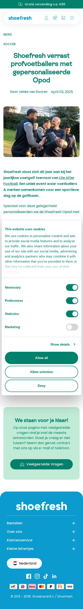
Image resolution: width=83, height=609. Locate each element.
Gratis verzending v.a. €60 (45, 4)
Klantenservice (19, 540)
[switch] (72, 300)
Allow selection (41, 372)
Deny (41, 385)
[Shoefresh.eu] (21, 18)
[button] (71, 18)
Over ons (14, 531)
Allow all (41, 358)
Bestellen (15, 523)
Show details (60, 344)
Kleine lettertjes (20, 548)
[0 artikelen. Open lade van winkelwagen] (63, 18)
